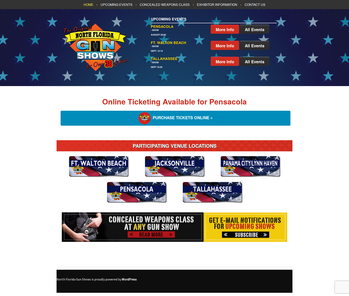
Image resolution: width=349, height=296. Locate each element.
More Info (225, 29)
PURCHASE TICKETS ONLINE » (183, 118)
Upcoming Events (116, 4)
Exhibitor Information (217, 4)
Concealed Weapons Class (165, 4)
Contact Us (255, 4)
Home (88, 4)
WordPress (129, 279)
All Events (254, 29)
